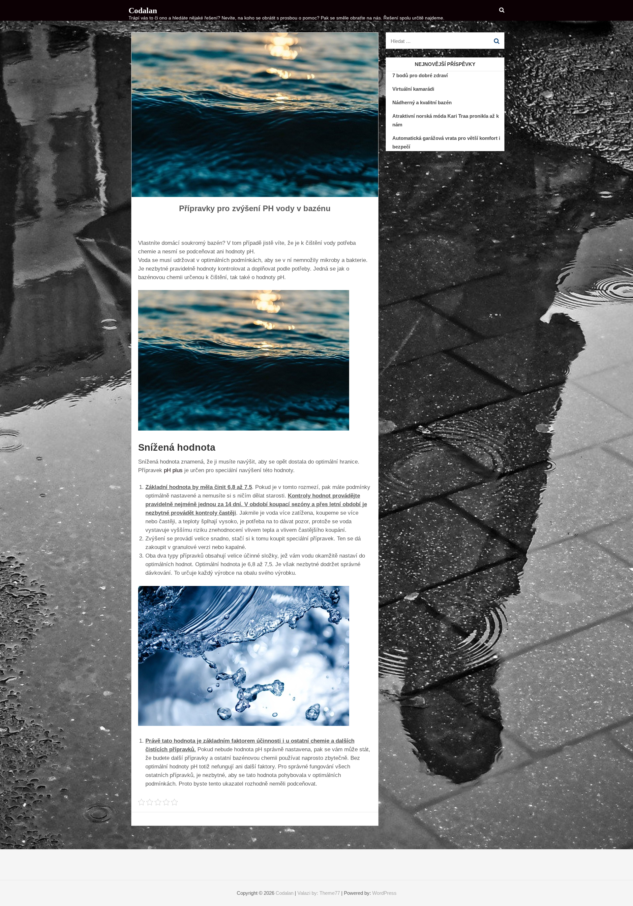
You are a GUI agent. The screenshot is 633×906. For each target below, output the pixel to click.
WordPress (384, 893)
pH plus (173, 470)
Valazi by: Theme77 (318, 893)
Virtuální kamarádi (413, 89)
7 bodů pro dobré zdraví (420, 75)
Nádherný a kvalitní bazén (422, 102)
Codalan (143, 10)
